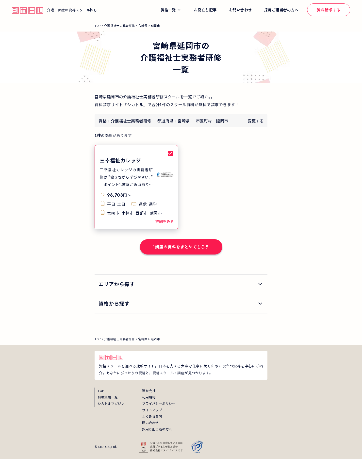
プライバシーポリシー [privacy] (158, 403)
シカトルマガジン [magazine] (111, 403)
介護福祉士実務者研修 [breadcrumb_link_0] (119, 25)
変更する (255, 121)
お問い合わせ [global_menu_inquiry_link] (240, 9)
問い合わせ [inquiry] (150, 422)
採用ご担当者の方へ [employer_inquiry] (157, 429)
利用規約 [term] (148, 397)
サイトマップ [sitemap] (152, 410)
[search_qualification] (181, 303)
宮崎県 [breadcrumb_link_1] (143, 25)
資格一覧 (168, 9)
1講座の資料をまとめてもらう (181, 247)
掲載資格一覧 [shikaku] (108, 397)
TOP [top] (101, 390)
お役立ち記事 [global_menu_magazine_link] (205, 9)
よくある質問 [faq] (152, 416)
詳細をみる (164, 221)
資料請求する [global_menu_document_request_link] (329, 9)
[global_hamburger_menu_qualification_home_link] (27, 10)
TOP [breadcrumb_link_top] (98, 25)
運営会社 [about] (148, 390)
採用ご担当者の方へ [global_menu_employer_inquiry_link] (281, 9)
